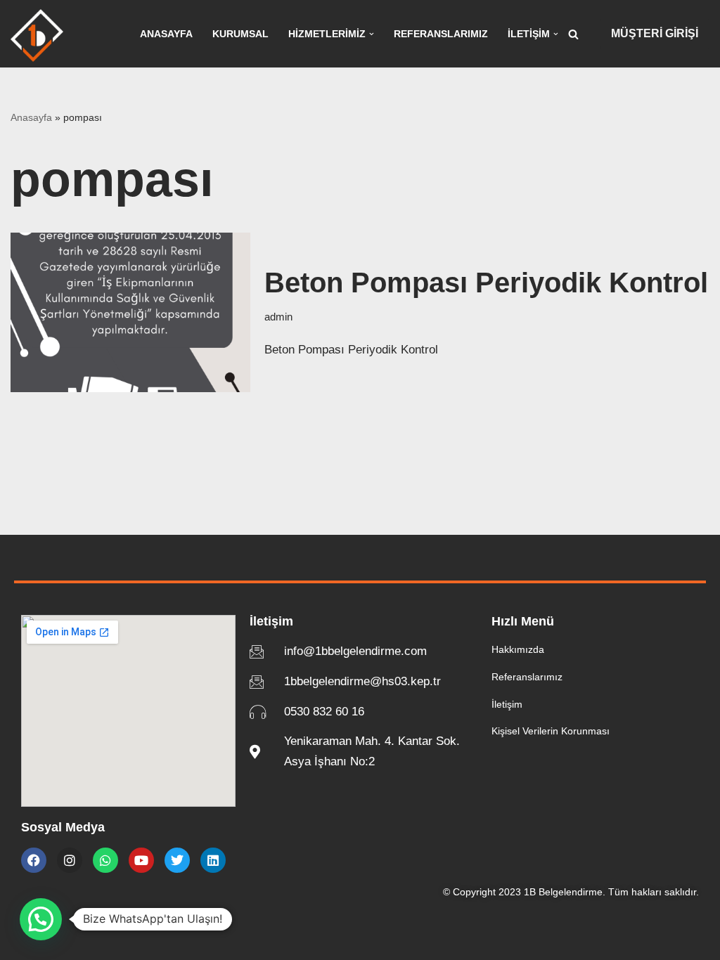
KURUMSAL (240, 34)
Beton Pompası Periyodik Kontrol (486, 282)
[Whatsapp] (105, 860)
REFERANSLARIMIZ (441, 34)
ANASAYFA (166, 34)
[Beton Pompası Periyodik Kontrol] (130, 312)
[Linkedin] (213, 860)
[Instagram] (69, 860)
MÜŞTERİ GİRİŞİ (654, 33)
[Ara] (573, 34)
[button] (371, 34)
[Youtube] (141, 860)
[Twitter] (177, 860)
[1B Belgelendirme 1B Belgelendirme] (37, 35)
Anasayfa (31, 117)
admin (278, 317)
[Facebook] (33, 860)
